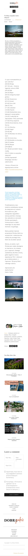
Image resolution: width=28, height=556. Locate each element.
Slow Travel (17, 340)
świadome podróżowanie (11, 341)
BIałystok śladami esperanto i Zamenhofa (14, 440)
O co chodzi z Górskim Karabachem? (14, 418)
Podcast (19, 19)
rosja (11, 338)
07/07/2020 (14, 373)
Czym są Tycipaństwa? (14, 396)
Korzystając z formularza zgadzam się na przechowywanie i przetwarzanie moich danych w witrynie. (14, 485)
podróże (19, 336)
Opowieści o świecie (14, 505)
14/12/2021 (14, 395)
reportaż (6, 338)
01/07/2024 (14, 437)
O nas (14, 508)
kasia (6, 21)
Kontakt (14, 510)
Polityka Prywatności (19, 553)
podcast (14, 336)
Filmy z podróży (14, 507)
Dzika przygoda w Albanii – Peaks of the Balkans (14, 375)
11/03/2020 (7, 19)
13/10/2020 (14, 415)
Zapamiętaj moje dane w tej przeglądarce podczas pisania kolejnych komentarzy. (14, 474)
